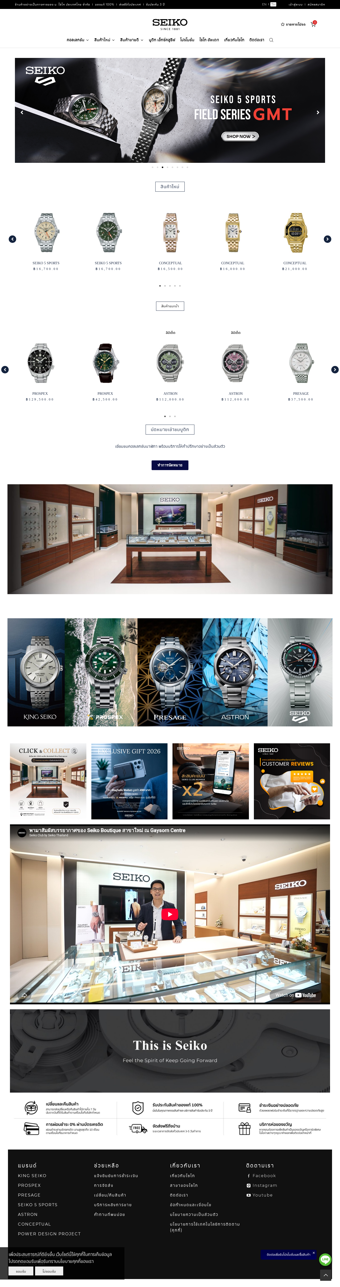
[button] (12, 239)
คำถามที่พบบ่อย (109, 1214)
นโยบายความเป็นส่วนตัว (194, 1214)
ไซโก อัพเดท (209, 40)
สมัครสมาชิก (316, 4)
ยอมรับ (21, 1271)
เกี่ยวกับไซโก (234, 40)
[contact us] (325, 1259)
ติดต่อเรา (256, 40)
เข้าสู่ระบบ (296, 4)
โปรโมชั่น (187, 40)
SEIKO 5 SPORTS (38, 1204)
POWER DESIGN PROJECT (49, 1234)
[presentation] (152, 167)
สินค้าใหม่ (102, 40)
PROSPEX (29, 1185)
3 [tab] (170, 285)
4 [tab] (174, 285)
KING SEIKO (32, 1175)
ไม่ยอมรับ (49, 1271)
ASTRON (28, 1214)
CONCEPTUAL (34, 1224)
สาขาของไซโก (184, 1185)
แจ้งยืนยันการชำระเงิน (116, 1175)
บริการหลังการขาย (113, 1204)
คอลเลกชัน (75, 40)
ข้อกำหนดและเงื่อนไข (191, 1204)
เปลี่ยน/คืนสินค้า (110, 1195)
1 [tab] (160, 285)
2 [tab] (165, 285)
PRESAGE (29, 1195)
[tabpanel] (170, 110)
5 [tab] (179, 285)
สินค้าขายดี (129, 40)
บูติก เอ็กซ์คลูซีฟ (162, 40)
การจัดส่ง (103, 1185)
